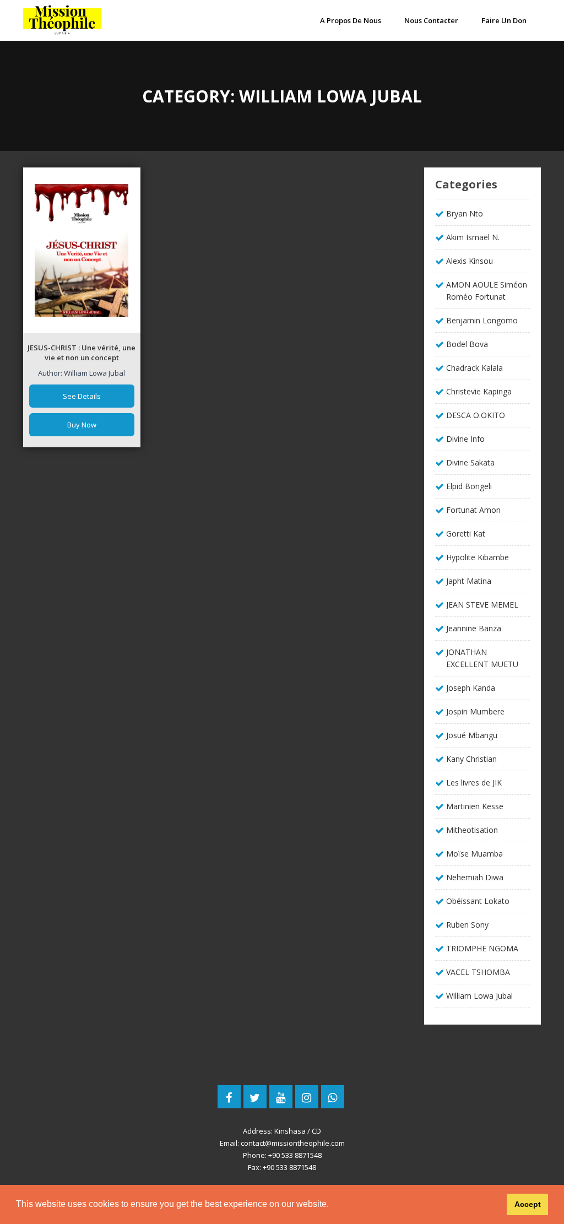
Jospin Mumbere (475, 711)
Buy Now (81, 425)
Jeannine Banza (473, 628)
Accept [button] (527, 1204)
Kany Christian (471, 759)
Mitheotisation (472, 830)
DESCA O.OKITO (475, 415)
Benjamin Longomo (482, 320)
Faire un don (504, 20)
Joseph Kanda (470, 688)
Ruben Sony (467, 924)
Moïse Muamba (474, 853)
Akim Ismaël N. (473, 237)
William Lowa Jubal (479, 995)
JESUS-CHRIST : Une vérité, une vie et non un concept (81, 352)
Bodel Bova (467, 344)
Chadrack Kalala (474, 367)
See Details (82, 396)
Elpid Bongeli (469, 486)
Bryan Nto (464, 213)
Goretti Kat (465, 533)
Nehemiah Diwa (474, 877)
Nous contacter (431, 20)
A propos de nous (350, 20)
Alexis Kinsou (469, 261)
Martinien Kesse (474, 806)
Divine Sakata (470, 462)
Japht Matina (468, 581)
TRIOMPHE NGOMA (482, 948)
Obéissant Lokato (477, 901)
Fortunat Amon (473, 510)
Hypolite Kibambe (477, 557)
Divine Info (465, 439)
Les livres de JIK (474, 782)
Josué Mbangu (471, 735)
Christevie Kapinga (479, 391)
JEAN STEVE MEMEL (482, 604)
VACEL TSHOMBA (478, 972)
